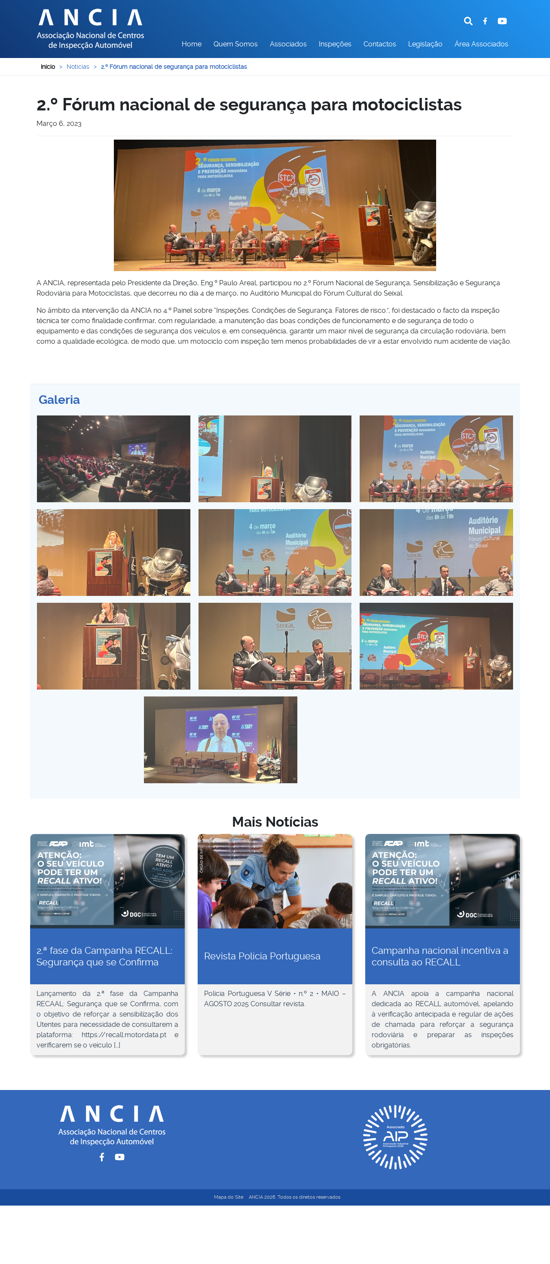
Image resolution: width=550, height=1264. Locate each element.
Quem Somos (236, 44)
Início (48, 66)
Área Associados (481, 44)
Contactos (380, 44)
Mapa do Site (228, 1197)
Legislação (425, 44)
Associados (288, 44)
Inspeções (335, 44)
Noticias (78, 66)
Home (192, 44)
